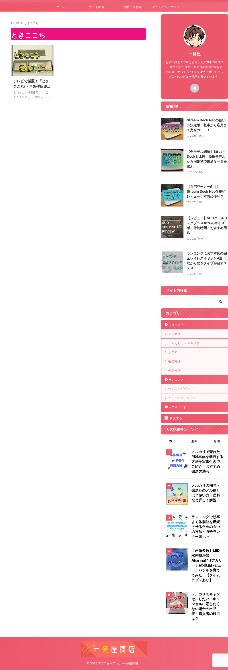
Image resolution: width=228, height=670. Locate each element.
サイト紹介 (97, 7)
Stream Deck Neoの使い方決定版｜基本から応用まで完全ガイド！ (207, 125)
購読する (175, 418)
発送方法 (174, 370)
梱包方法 (174, 361)
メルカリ (174, 334)
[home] (194, 88)
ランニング (176, 379)
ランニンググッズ (180, 389)
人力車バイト (177, 407)
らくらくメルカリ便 (185, 343)
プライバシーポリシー (167, 7)
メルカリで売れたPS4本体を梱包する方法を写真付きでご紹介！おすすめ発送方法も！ (207, 461)
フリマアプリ (177, 325)
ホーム (61, 7)
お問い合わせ (132, 7)
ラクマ (172, 352)
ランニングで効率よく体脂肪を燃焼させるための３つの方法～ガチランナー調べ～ (205, 527)
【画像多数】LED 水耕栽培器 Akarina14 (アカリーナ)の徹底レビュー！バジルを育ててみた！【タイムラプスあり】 (206, 565)
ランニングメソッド (182, 398)
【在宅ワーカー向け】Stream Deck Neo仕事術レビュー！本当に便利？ (206, 191)
